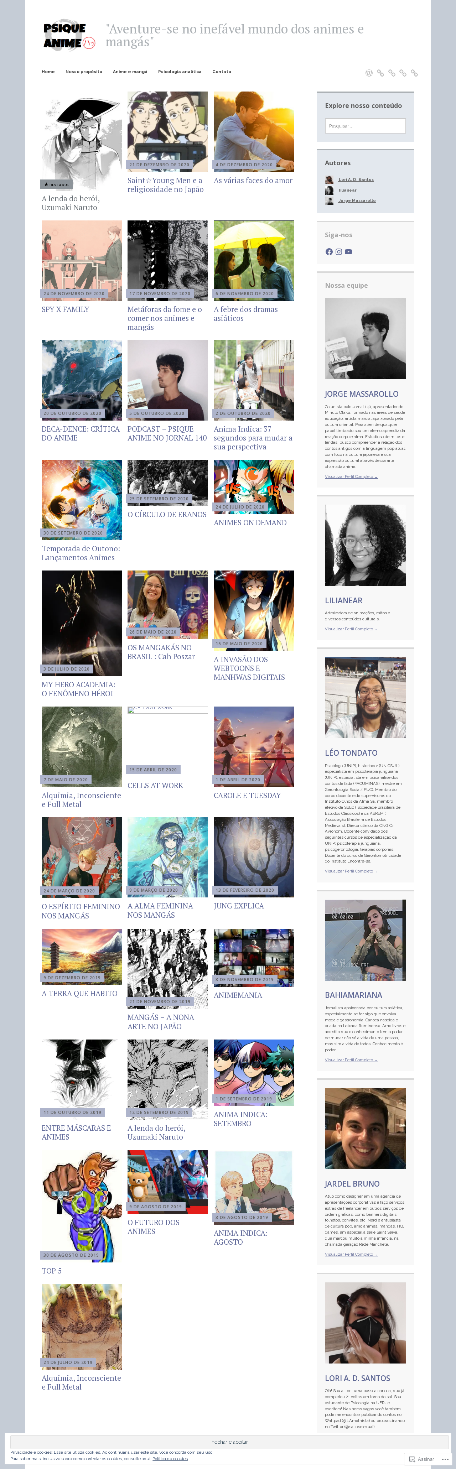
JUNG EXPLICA (239, 906)
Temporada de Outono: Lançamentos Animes (81, 552)
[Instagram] (339, 252)
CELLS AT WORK (155, 785)
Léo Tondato (351, 753)
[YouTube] (348, 252)
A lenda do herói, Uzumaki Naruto (70, 202)
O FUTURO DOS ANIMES (154, 1226)
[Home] (367, 68)
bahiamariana (353, 995)
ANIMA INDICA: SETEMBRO (241, 1118)
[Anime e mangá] (390, 68)
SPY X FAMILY (65, 309)
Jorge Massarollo (362, 394)
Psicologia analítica (180, 71)
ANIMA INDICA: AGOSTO (241, 1237)
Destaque (59, 185)
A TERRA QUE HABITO (80, 993)
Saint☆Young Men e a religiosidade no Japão (166, 184)
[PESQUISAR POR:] (365, 126)
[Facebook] (329, 252)
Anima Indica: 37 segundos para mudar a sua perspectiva (253, 438)
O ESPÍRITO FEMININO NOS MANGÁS (81, 910)
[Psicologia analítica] (401, 68)
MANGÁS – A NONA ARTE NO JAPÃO (161, 1021)
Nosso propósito (84, 71)
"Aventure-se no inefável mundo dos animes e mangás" (234, 35)
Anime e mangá (130, 71)
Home (48, 71)
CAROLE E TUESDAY (247, 795)
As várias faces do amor (253, 180)
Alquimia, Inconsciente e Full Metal (81, 799)
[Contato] (412, 68)
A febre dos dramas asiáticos (246, 313)
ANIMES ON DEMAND (250, 522)
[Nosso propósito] (378, 68)
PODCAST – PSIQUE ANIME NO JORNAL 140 (167, 433)
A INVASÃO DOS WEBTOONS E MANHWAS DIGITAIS (249, 668)
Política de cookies (170, 1458)
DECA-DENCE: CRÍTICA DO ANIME (81, 433)
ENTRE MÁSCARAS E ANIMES (76, 1132)
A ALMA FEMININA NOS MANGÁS (160, 910)
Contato (221, 71)
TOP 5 (52, 1271)
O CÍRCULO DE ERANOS (167, 514)
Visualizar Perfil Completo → (351, 476)
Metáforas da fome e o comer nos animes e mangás (165, 318)
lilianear (344, 600)
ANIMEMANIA (238, 995)
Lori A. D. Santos (357, 1378)
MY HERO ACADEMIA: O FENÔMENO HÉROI (78, 688)
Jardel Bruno (352, 1184)
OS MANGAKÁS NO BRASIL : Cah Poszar (161, 651)
